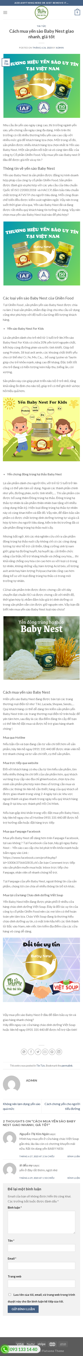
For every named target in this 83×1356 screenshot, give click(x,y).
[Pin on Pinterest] (52, 1052)
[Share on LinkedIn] (59, 1052)
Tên (11, 1240)
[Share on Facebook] (31, 1052)
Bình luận (74, 1156)
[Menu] (5, 12)
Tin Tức (41, 26)
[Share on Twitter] (38, 1052)
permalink (67, 1065)
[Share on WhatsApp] (24, 1052)
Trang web (14, 1276)
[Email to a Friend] (45, 1052)
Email (12, 1258)
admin (60, 47)
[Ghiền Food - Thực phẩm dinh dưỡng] (41, 12)
